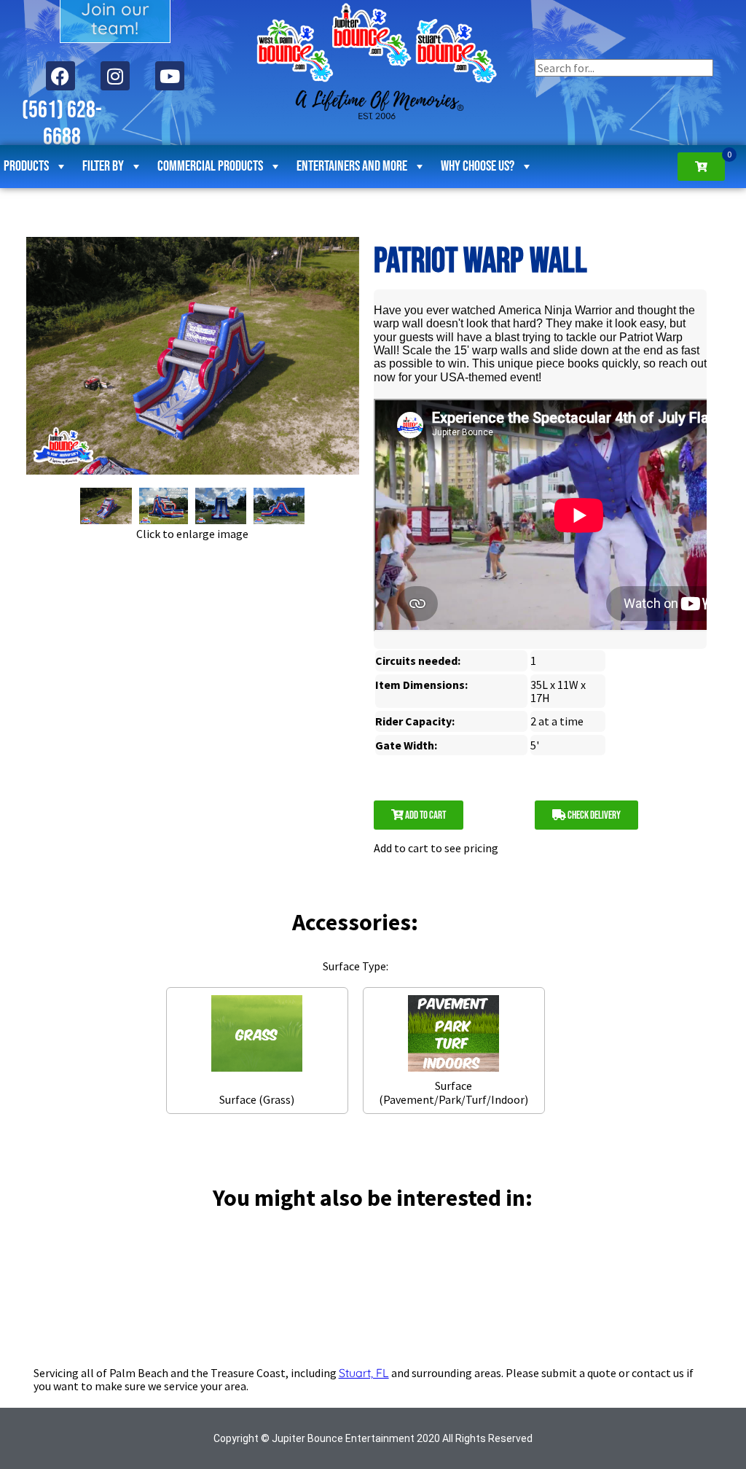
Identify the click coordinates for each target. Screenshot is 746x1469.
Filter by (103, 166)
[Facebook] (60, 75)
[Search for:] (624, 68)
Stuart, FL (364, 1372)
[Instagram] (115, 75)
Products (26, 166)
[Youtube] (169, 75)
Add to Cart (425, 815)
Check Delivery (593, 815)
